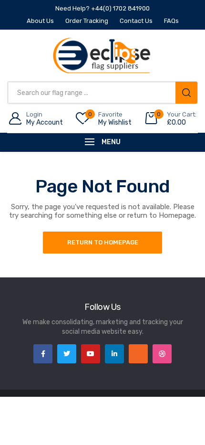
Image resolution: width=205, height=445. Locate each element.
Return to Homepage (102, 242)
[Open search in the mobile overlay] (102, 92)
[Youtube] (90, 353)
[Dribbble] (162, 353)
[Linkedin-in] (114, 353)
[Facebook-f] (42, 353)
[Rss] (138, 353)
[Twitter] (66, 353)
